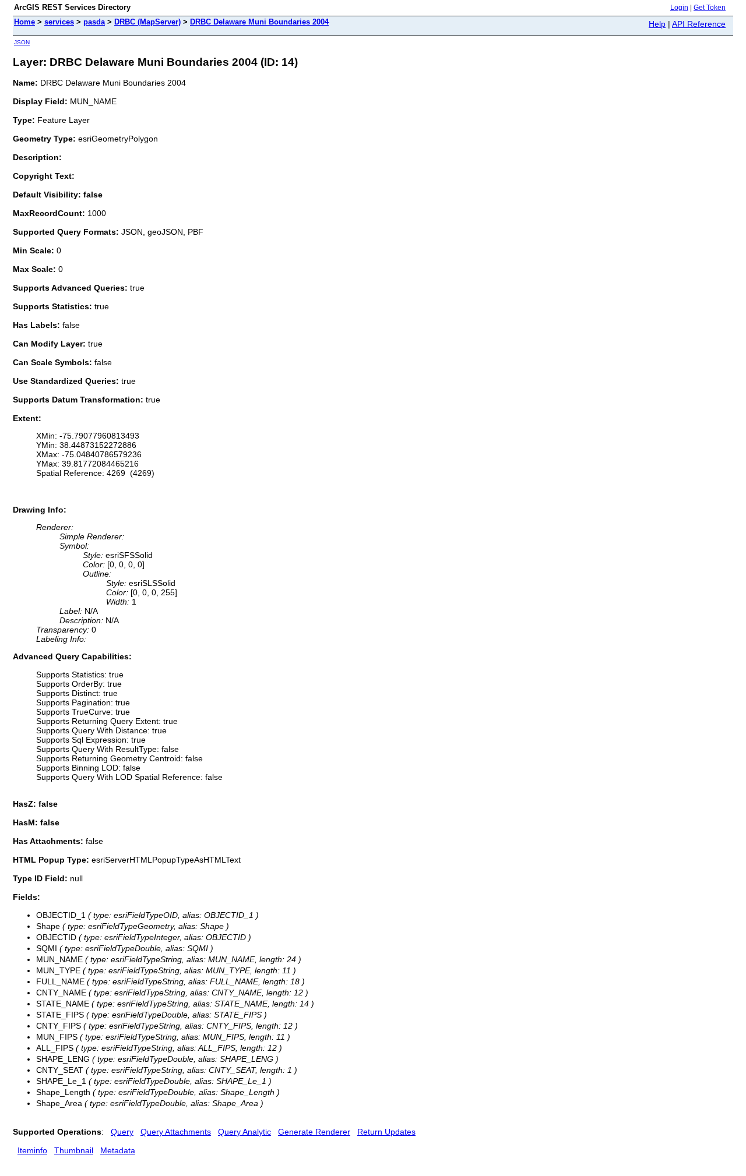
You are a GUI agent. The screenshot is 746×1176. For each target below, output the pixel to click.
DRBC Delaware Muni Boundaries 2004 (259, 21)
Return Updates (386, 1131)
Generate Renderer (314, 1131)
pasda (94, 21)
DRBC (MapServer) (147, 21)
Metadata (117, 1150)
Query (122, 1131)
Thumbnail (73, 1150)
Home (24, 21)
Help (657, 24)
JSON (22, 42)
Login (679, 7)
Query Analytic (244, 1131)
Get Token (710, 7)
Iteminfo (32, 1150)
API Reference (699, 24)
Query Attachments (175, 1131)
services (59, 21)
